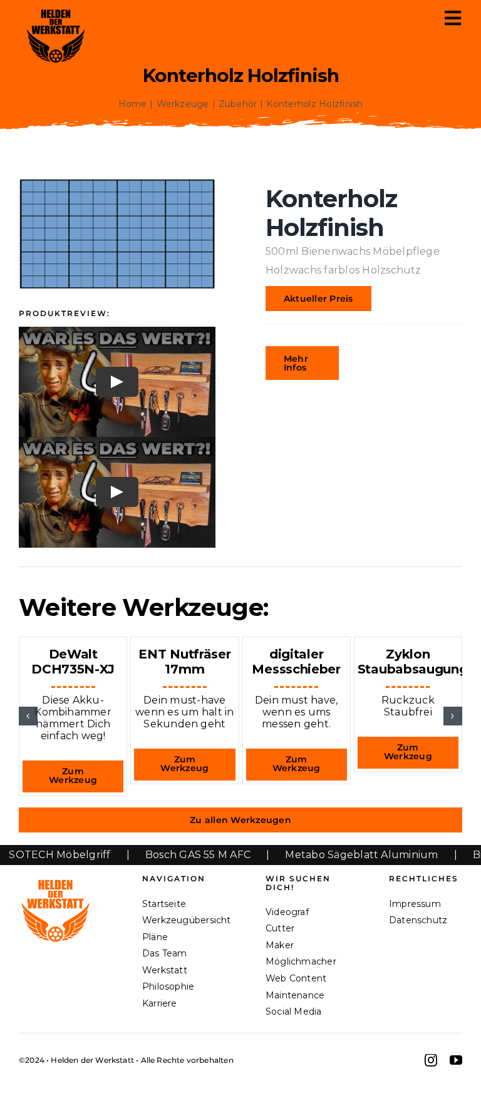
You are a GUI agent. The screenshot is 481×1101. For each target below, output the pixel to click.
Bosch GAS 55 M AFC (165, 855)
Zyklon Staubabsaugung (413, 662)
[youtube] (456, 1060)
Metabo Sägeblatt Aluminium (329, 855)
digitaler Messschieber (296, 662)
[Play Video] (117, 382)
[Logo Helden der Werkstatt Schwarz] (55, 10)
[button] (28, 716)
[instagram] (431, 1060)
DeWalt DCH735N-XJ (73, 662)
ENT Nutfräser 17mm (184, 662)
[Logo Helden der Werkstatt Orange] (55, 879)
